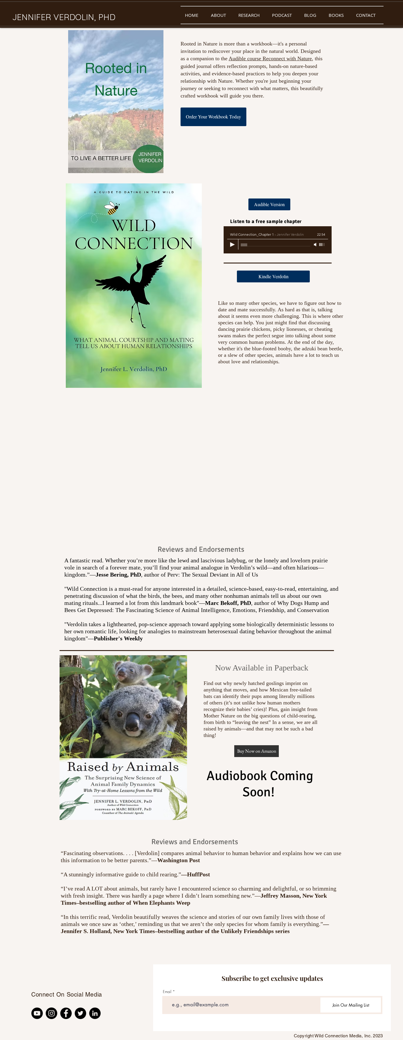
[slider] (322, 244)
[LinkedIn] (95, 1013)
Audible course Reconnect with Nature (270, 58)
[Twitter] (80, 1013)
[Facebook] (66, 1013)
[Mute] (316, 245)
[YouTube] (37, 1013)
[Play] (232, 244)
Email (167, 992)
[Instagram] (51, 1013)
